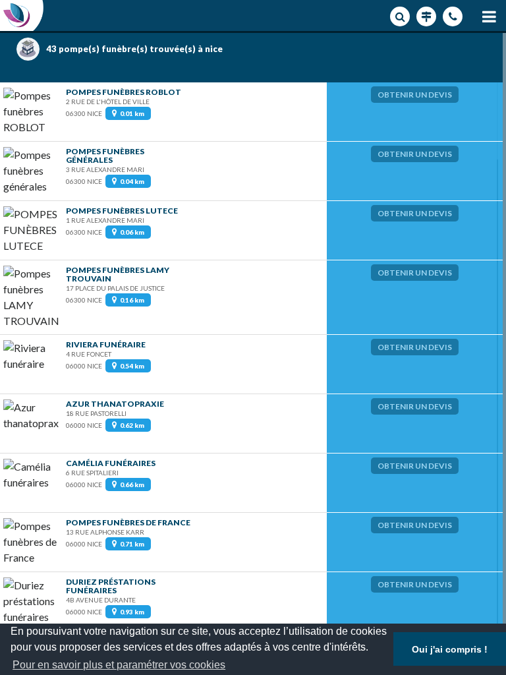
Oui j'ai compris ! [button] (450, 649)
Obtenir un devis (415, 95)
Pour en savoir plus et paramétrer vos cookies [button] (119, 664)
